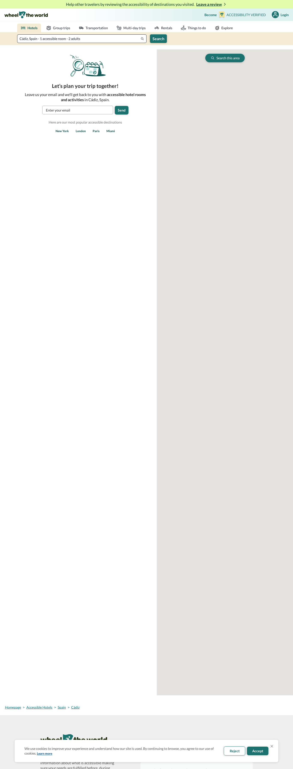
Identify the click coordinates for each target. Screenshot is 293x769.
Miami (110, 131)
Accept (257, 751)
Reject (235, 751)
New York (62, 131)
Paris (96, 131)
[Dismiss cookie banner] (272, 746)
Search (158, 38)
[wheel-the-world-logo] (26, 14)
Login (285, 15)
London (81, 131)
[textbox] (81, 38)
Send (121, 110)
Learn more (44, 753)
